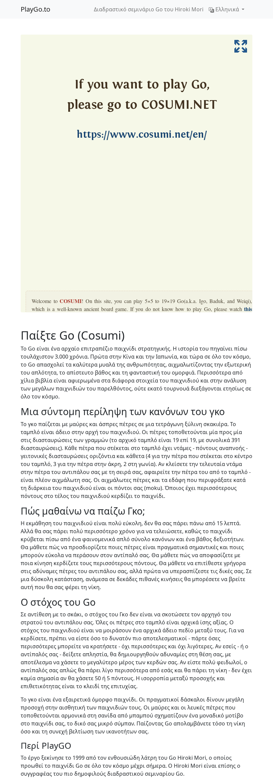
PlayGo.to (35, 9)
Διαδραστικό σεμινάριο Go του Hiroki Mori (148, 9)
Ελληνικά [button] (227, 9)
